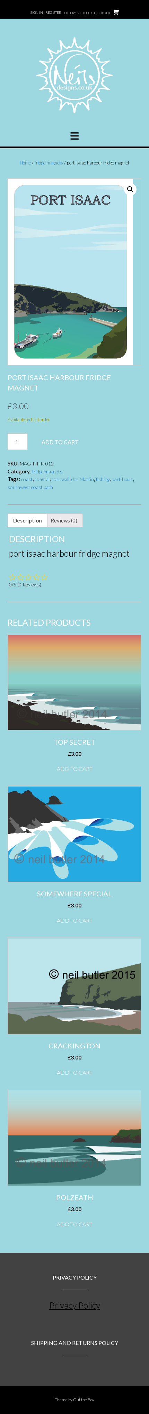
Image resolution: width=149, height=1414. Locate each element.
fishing (102, 479)
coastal (42, 479)
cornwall (60, 479)
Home (25, 163)
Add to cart (60, 442)
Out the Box (84, 1399)
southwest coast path (30, 487)
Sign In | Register (45, 12)
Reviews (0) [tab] (64, 520)
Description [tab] (27, 520)
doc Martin (82, 479)
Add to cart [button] (75, 768)
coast (27, 479)
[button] (74, 136)
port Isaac (122, 479)
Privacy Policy (74, 1305)
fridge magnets (49, 163)
